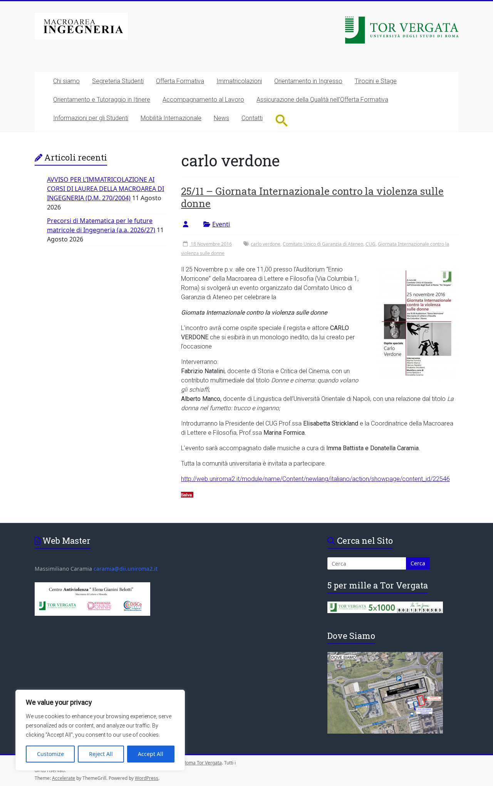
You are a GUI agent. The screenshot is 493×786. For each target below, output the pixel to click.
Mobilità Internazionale (171, 118)
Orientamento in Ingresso (308, 81)
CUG (371, 244)
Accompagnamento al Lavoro (203, 99)
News (221, 118)
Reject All (101, 754)
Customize (50, 754)
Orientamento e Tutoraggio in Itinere (101, 99)
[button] (282, 120)
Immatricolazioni (239, 81)
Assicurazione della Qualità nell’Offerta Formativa (322, 99)
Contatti (252, 118)
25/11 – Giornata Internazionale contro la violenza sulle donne (312, 197)
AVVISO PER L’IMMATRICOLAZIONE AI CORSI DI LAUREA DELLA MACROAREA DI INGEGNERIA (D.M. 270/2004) (105, 188)
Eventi (221, 224)
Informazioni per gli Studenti (90, 118)
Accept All (150, 754)
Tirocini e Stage (376, 81)
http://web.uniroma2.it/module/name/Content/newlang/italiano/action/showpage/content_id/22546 (315, 479)
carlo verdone (265, 244)
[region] (100, 730)
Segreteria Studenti (118, 81)
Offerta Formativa (180, 81)
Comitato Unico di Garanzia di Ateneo (323, 244)
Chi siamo (66, 81)
